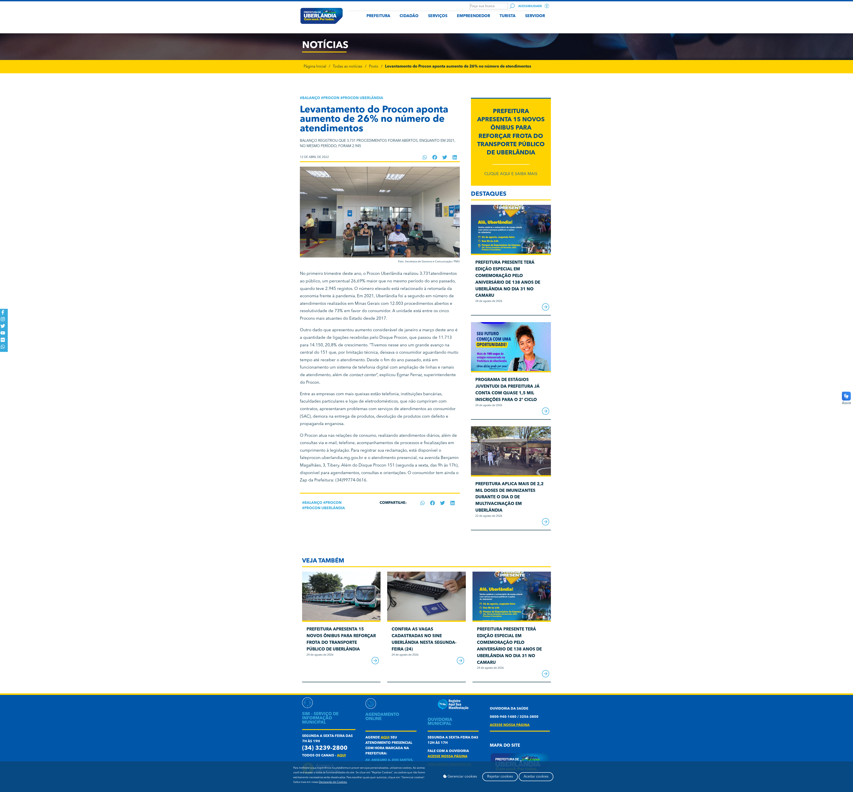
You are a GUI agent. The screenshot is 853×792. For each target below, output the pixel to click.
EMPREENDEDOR (473, 16)
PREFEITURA (378, 16)
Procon (331, 98)
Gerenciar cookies (462, 776)
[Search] (512, 6)
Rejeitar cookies (500, 776)
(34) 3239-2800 (324, 748)
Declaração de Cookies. (333, 782)
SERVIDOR (535, 16)
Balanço (311, 98)
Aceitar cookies (536, 776)
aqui (341, 755)
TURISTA (508, 16)
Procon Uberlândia (363, 98)
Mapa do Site (505, 746)
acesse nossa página (447, 756)
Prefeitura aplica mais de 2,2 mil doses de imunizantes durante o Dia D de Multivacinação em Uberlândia (509, 497)
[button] (425, 157)
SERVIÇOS (437, 16)
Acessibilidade (530, 6)
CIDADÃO (409, 16)
